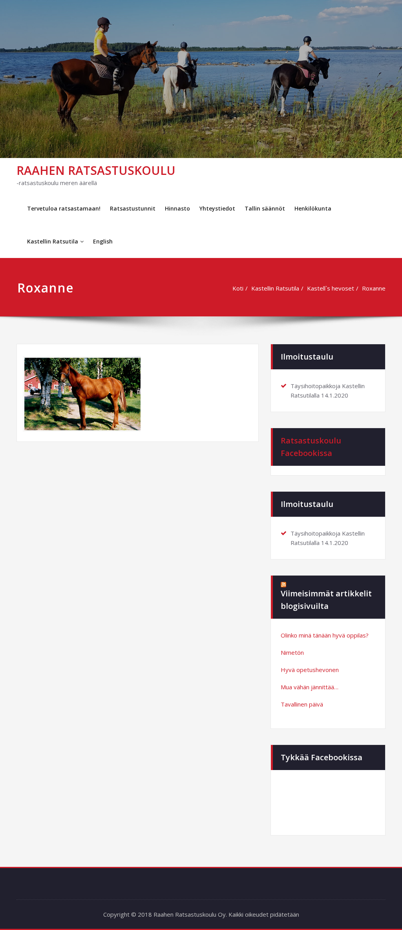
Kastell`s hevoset (330, 288)
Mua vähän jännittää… (309, 687)
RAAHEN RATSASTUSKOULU (95, 170)
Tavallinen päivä (302, 704)
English (103, 241)
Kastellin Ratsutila (52, 241)
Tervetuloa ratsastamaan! (63, 208)
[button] (82, 394)
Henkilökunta (312, 208)
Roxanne (374, 288)
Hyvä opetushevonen (310, 670)
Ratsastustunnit (132, 208)
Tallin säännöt (265, 208)
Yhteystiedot (217, 208)
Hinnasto (177, 208)
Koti (237, 288)
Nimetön (292, 652)
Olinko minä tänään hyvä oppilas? (325, 635)
